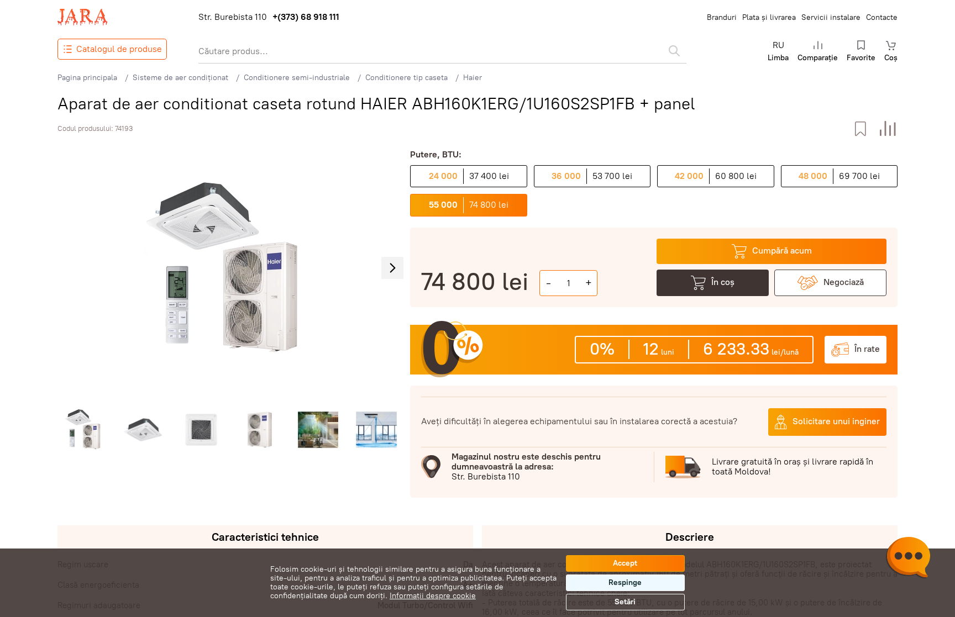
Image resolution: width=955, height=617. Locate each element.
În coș (722, 282)
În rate (867, 349)
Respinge (625, 582)
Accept (625, 563)
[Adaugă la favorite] (860, 129)
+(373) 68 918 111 (305, 17)
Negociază (843, 282)
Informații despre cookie (433, 595)
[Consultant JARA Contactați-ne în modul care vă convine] (908, 559)
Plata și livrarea (769, 17)
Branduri (722, 17)
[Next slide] (392, 268)
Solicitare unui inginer (836, 421)
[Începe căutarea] (674, 50)
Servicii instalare (830, 17)
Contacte (882, 17)
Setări (625, 602)
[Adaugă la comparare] (888, 129)
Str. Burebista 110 (232, 17)
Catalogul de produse (119, 49)
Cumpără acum (782, 250)
